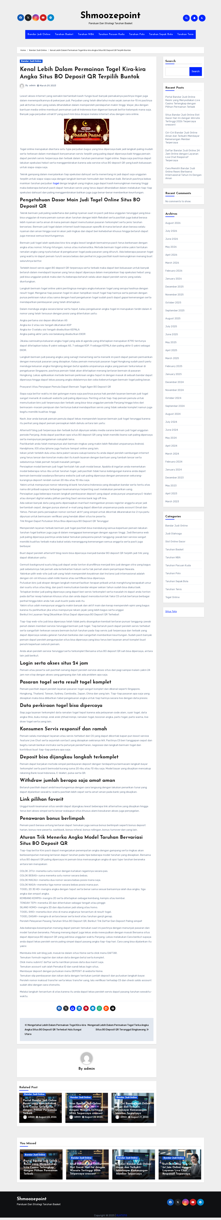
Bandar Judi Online (39, 34)
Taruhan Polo (136, 34)
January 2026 (173, 278)
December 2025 (174, 286)
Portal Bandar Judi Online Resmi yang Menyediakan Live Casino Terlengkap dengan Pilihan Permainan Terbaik (40, 1107)
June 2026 (171, 238)
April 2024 (171, 445)
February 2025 (173, 366)
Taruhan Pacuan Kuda (111, 34)
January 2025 (173, 374)
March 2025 (172, 358)
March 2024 (172, 453)
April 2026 (171, 254)
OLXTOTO (121, 1215)
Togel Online (172, 597)
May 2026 (171, 246)
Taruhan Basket (64, 34)
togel (56, 183)
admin (32, 85)
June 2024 (171, 429)
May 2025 (171, 342)
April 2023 (171, 493)
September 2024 (175, 406)
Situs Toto (171, 611)
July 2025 (171, 326)
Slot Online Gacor (175, 541)
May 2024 (171, 437)
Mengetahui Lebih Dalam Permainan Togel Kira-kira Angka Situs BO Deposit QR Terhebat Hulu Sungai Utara (55, 1030)
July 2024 (171, 421)
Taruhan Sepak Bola (161, 34)
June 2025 (171, 334)
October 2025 (173, 302)
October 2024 (173, 398)
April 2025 (171, 350)
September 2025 (175, 310)
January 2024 (173, 469)
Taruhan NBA (86, 34)
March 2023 (172, 501)
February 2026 (174, 270)
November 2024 (174, 390)
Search (170, 61)
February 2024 (174, 461)
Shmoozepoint (110, 15)
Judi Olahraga (173, 533)
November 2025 (174, 294)
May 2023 (171, 485)
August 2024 (173, 414)
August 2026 (173, 223)
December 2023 (174, 477)
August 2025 (173, 318)
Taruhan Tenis (185, 34)
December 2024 (174, 382)
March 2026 (172, 262)
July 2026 (171, 231)
